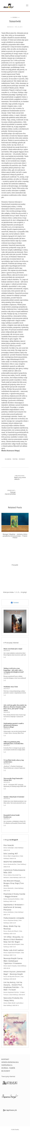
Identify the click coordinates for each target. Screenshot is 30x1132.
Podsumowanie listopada (14, 918)
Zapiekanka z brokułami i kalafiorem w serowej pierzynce (14, 907)
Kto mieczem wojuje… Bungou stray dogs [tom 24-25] (14, 883)
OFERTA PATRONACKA (10, 1062)
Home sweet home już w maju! (13, 649)
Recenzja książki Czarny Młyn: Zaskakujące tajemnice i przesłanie (13, 960)
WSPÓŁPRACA (6, 1065)
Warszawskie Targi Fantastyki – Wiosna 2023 (13, 779)
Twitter (15, 459)
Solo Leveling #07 (11, 854)
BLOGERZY (5, 1071)
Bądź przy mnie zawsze (20, 478)
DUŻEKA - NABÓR (8, 1068)
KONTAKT (5, 1059)
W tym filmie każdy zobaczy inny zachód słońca (14, 761)
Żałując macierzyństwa (10, 493)
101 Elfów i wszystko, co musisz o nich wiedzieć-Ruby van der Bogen (13, 939)
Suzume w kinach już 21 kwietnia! (14, 797)
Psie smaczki (9, 845)
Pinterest (22, 459)
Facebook (8, 459)
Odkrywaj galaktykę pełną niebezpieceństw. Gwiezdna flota (13, 742)
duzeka (15, 17)
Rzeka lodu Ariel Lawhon (14, 950)
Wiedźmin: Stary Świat (11, 686)
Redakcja (10, 26)
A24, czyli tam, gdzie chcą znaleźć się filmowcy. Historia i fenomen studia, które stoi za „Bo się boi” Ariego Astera (15, 707)
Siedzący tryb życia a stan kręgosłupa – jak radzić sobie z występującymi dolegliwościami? (14, 670)
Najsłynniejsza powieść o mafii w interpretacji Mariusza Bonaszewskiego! (14, 725)
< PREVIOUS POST (19, 475)
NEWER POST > (12, 490)
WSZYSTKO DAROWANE (13, 862)
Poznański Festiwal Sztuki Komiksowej (12, 816)
